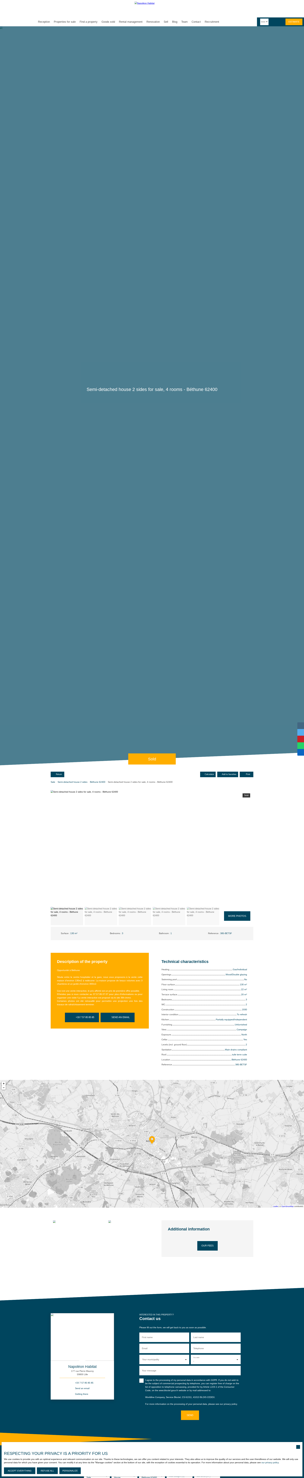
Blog (174, 21)
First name (147, 1337)
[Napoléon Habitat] (152, 8)
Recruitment (212, 21)
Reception (44, 21)
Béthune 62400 (97, 782)
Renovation (153, 21)
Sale (53, 782)
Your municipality (150, 1359)
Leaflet (275, 1206)
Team (184, 21)
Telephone (198, 1348)
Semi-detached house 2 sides (72, 782)
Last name (198, 1337)
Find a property (89, 21)
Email (144, 1348)
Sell (166, 21)
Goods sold (108, 21)
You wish (196, 1357)
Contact (196, 21)
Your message (149, 1370)
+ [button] (4, 1083)
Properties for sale (65, 21)
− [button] (4, 1087)
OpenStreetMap (287, 1206)
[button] (237, 916)
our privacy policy (270, 1462)
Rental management (130, 21)
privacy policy (230, 1404)
